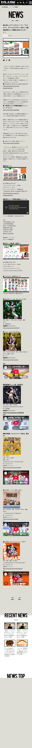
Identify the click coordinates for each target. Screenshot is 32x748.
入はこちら (20, 293)
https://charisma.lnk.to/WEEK (10, 519)
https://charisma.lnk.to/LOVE (10, 360)
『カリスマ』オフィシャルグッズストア (13, 270)
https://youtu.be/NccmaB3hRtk (11, 110)
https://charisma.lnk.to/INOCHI (11, 143)
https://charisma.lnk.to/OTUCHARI (12, 467)
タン (14, 293)
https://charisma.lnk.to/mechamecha (12, 568)
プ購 (16, 293)
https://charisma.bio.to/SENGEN (13, 413)
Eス (12, 293)
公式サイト (21, 157)
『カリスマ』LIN (7, 293)
